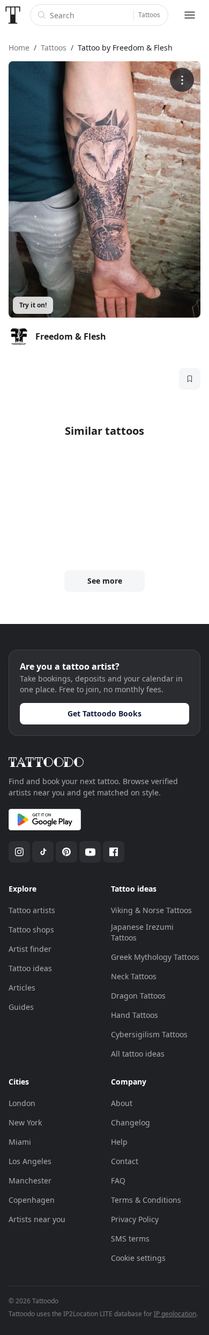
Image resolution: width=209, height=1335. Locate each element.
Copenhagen (32, 1200)
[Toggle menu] (189, 15)
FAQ (118, 1180)
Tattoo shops (31, 929)
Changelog (130, 1122)
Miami (20, 1142)
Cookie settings (138, 1258)
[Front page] (13, 15)
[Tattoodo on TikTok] (43, 852)
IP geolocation (175, 1313)
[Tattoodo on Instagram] (19, 852)
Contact (124, 1161)
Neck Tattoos (133, 976)
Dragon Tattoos (138, 996)
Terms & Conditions (146, 1200)
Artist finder (30, 949)
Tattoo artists (32, 910)
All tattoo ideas (138, 1054)
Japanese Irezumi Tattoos (142, 932)
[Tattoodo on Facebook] (113, 852)
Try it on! (33, 305)
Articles (22, 987)
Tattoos (149, 14)
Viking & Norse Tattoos (151, 910)
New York (25, 1122)
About (121, 1103)
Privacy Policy (135, 1219)
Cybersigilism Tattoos (149, 1034)
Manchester (30, 1180)
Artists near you (37, 1219)
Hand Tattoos (134, 1015)
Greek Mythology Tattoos (155, 957)
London (22, 1103)
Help (119, 1142)
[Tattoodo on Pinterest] (66, 852)
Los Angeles (30, 1161)
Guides (21, 1007)
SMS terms (130, 1238)
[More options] (182, 80)
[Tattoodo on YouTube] (90, 852)
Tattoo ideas (30, 968)
